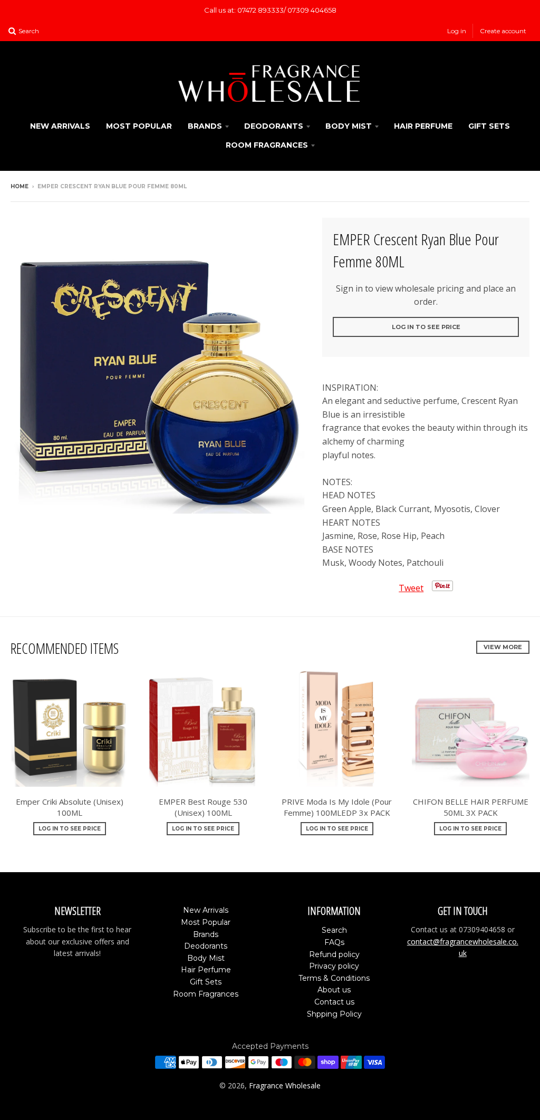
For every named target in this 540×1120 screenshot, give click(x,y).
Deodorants (273, 126)
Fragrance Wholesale (285, 1085)
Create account (503, 31)
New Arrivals (60, 126)
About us (334, 990)
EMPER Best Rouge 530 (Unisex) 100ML (203, 807)
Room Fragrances (267, 145)
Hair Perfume (423, 126)
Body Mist (348, 126)
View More (503, 647)
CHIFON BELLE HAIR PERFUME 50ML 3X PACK (470, 807)
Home (19, 186)
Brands (205, 126)
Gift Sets (489, 126)
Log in (456, 31)
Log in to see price (426, 327)
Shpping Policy (334, 1014)
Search (334, 930)
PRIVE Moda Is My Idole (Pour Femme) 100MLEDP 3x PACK (337, 807)
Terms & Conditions (334, 978)
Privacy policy (334, 966)
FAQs (334, 942)
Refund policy (334, 954)
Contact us (334, 1002)
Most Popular (139, 126)
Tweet (411, 588)
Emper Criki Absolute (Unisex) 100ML (69, 807)
